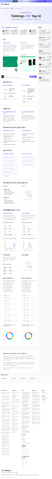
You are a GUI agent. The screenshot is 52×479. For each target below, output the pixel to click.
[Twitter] (42, 399)
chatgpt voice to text (15, 425)
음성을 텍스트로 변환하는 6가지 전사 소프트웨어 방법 (6, 433)
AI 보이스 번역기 (6, 8)
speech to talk (14, 432)
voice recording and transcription (15, 424)
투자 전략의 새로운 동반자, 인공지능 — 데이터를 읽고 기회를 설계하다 (36, 396)
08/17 (26, 463)
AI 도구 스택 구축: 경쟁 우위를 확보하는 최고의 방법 (36, 416)
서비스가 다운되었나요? (26, 443)
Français (32, 474)
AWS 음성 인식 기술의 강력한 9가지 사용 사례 (6, 451)
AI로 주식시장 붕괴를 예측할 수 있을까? (36, 393)
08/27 (23, 459)
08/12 (26, 465)
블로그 (23, 436)
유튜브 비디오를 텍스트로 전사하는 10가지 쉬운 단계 (6, 454)
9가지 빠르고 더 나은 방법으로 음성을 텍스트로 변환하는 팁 (6, 413)
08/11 (23, 467)
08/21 (26, 461)
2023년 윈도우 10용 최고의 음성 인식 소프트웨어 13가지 (6, 416)
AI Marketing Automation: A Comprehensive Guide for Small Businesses (26, 393)
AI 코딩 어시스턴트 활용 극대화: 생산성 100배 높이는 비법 (36, 419)
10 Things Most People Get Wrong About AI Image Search (25, 401)
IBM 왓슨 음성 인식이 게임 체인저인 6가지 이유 (5, 439)
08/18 (23, 463)
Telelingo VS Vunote (24, 378)
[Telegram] (44, 399)
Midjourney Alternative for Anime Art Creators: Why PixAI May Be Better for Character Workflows (26, 397)
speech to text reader (15, 429)
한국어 (14, 474)
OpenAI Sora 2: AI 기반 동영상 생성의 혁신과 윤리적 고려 (36, 413)
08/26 (26, 459)
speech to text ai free (15, 430)
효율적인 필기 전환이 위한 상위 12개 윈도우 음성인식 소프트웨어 (6, 445)
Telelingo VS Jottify (33, 378)
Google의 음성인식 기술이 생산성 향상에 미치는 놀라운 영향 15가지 (6, 405)
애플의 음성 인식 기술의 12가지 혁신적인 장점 (5, 449)
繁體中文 (10, 474)
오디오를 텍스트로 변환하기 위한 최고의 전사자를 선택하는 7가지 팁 (6, 420)
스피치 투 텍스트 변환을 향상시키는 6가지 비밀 (5, 426)
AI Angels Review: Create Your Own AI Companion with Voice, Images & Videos (26, 422)
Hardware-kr (24, 439)
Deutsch (28, 474)
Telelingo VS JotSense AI (15, 378)
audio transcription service (16, 400)
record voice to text (15, 418)
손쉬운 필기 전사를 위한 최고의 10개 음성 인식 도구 (6, 399)
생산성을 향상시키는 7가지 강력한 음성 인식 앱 (6, 396)
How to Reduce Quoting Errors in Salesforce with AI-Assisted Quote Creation (26, 409)
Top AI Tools (24, 441)
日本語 (17, 474)
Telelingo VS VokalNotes (5, 378)
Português (20, 474)
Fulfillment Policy (44, 392)
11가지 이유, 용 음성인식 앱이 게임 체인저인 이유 (6, 424)
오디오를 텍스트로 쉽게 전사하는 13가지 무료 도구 (6, 403)
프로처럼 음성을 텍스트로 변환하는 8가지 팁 (6, 436)
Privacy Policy (44, 393)
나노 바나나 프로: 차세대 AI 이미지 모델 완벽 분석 (36, 399)
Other (25, 453)
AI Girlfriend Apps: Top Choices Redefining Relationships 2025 (25, 405)
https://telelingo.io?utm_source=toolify (16, 93)
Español (24, 474)
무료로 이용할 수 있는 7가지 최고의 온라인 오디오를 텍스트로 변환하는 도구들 (6, 409)
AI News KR (24, 438)
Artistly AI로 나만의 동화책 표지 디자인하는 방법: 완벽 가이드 (36, 423)
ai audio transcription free (16, 412)
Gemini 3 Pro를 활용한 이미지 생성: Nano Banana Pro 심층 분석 (36, 405)
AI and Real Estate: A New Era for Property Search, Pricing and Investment (25, 427)
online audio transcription (16, 394)
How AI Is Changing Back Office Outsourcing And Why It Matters (26, 413)
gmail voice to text (14, 427)
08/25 (23, 461)
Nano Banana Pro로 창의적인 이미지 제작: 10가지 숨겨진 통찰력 (36, 402)
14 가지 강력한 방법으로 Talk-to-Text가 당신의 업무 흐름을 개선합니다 (6, 442)
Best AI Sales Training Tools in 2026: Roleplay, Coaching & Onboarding (26, 431)
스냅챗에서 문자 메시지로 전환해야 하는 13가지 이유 (6, 393)
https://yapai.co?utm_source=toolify (35, 96)
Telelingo (12, 8)
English (3, 474)
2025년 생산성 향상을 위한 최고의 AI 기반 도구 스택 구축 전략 (36, 409)
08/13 (23, 465)
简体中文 (6, 474)
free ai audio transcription (16, 399)
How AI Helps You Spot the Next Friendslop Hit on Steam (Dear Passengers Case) (26, 418)
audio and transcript (15, 410)
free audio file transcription (14, 397)
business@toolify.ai (45, 398)
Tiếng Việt (36, 474)
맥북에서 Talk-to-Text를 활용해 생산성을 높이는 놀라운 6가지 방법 (6, 429)
